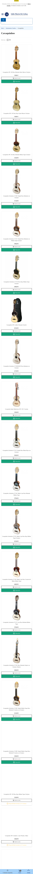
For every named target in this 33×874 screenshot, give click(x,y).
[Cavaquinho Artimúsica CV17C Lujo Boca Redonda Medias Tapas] (16, 608)
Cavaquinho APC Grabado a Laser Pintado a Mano (16, 835)
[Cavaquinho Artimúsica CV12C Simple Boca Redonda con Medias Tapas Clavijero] (16, 224)
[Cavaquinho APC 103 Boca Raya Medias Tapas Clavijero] (16, 780)
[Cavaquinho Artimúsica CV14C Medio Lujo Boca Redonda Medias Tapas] (16, 479)
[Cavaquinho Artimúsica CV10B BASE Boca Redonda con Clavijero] (16, 352)
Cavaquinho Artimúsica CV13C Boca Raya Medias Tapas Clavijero (16, 282)
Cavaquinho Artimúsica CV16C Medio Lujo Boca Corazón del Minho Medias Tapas (16, 580)
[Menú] (2, 14)
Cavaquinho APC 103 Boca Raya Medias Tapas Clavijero (16, 794)
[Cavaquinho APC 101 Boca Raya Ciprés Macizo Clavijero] (16, 99)
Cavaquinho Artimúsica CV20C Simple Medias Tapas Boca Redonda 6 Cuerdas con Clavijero (16, 709)
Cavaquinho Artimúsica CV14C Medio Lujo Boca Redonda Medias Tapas (16, 494)
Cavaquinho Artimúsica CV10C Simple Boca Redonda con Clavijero (16, 196)
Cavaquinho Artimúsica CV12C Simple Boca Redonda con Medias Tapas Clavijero (16, 239)
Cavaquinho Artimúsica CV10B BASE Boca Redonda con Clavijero (16, 367)
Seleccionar (3, 39)
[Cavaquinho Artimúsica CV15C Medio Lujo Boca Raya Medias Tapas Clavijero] (16, 522)
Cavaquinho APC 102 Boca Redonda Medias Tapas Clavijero (16, 154)
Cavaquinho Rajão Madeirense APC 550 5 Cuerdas (16, 409)
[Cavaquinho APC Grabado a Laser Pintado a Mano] (16, 821)
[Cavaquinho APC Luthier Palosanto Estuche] (16, 310)
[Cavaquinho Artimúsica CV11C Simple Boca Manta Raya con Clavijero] (16, 436)
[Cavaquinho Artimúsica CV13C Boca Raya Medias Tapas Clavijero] (16, 267)
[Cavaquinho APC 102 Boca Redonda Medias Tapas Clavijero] (16, 140)
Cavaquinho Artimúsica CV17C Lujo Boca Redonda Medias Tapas (16, 623)
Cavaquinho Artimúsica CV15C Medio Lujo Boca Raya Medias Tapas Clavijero (16, 537)
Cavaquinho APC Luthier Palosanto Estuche (17, 325)
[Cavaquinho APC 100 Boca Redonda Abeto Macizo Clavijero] (16, 58)
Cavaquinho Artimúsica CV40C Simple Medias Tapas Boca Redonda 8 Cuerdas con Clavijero (16, 752)
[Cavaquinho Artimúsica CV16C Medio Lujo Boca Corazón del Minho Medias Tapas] (16, 565)
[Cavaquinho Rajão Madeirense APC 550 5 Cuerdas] (16, 394)
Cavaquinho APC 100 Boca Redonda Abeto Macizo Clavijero (16, 72)
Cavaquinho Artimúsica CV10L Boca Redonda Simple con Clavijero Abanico (16, 666)
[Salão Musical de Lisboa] (7, 14)
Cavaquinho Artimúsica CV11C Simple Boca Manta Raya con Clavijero (17, 451)
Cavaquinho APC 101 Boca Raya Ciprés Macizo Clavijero (16, 113)
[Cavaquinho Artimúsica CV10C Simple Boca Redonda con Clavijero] (16, 181)
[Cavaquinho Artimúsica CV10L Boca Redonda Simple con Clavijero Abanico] (16, 651)
